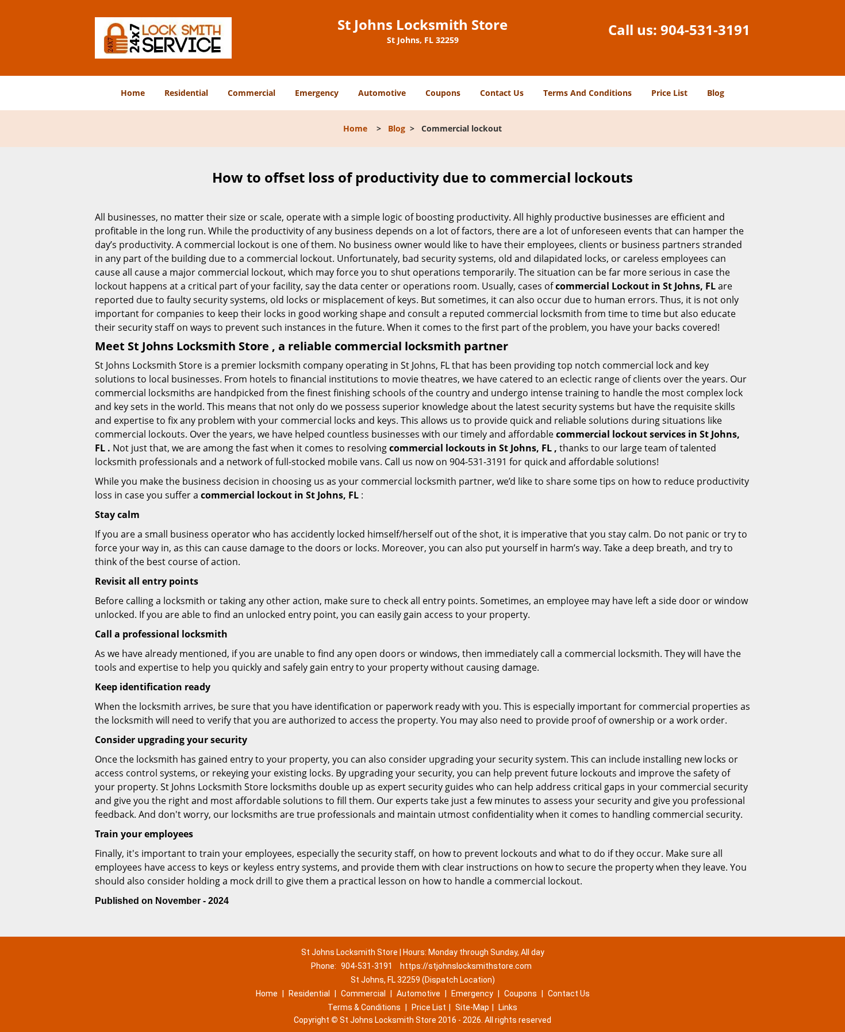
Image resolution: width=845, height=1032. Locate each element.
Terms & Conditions (364, 1007)
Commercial (251, 92)
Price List (669, 92)
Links (507, 1007)
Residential (186, 92)
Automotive (382, 92)
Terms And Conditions (587, 92)
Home (133, 92)
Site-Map (472, 1007)
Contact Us (502, 92)
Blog (715, 92)
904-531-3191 (705, 29)
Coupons (442, 92)
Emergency (317, 92)
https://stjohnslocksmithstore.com (466, 966)
